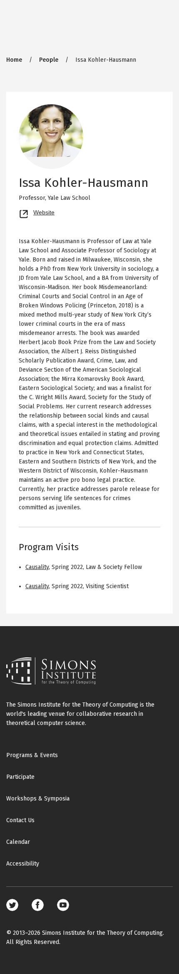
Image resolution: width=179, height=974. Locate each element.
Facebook (38, 905)
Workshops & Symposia (38, 798)
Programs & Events (32, 755)
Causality (37, 567)
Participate (20, 776)
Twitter (12, 905)
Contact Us (20, 820)
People (48, 59)
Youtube (63, 905)
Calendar (18, 842)
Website (44, 211)
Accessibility (22, 863)
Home (14, 59)
